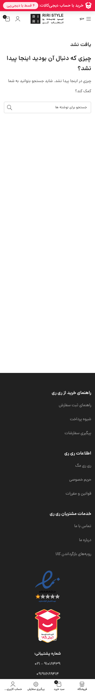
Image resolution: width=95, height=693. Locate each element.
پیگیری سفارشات (78, 433)
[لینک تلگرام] (40, 639)
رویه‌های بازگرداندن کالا (73, 554)
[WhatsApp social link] (47, 639)
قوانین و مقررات (78, 494)
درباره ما (85, 540)
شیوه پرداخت (80, 419)
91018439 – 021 (47, 664)
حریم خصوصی (80, 480)
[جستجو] (9, 107)
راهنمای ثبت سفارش (75, 405)
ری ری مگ (83, 466)
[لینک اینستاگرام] (54, 639)
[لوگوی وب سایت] (47, 19)
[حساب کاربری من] (18, 19)
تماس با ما (82, 526)
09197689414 (47, 674)
